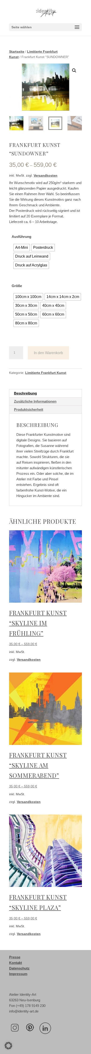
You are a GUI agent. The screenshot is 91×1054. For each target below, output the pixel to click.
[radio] (22, 247)
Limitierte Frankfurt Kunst (45, 373)
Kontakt (15, 963)
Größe (17, 286)
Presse (14, 957)
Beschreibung (25, 393)
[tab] (45, 393)
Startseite (16, 51)
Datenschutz (19, 968)
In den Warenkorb (48, 353)
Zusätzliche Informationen (35, 401)
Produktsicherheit (28, 409)
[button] (8, 1045)
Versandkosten (45, 175)
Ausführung (21, 237)
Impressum (18, 974)
